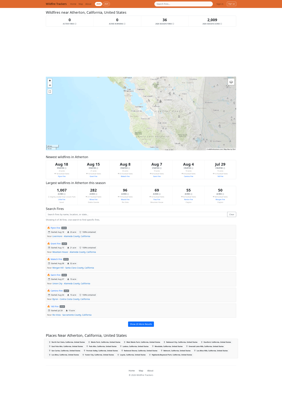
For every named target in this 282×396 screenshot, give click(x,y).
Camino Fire (188, 176)
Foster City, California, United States (99, 355)
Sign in (219, 4)
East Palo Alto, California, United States (67, 346)
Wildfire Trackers (56, 4)
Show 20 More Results (141, 324)
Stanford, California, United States (217, 342)
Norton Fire (188, 199)
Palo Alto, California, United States (102, 346)
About (88, 4)
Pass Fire (156, 199)
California (85, 236)
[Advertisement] (134, 51)
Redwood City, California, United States (181, 342)
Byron (55, 299)
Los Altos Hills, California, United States (212, 350)
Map (81, 4)
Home (73, 4)
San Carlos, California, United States (65, 350)
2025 (106, 4)
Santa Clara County (74, 267)
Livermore (57, 236)
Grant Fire (93, 176)
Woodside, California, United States (168, 346)
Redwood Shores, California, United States (140, 350)
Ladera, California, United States (135, 346)
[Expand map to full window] (49, 91)
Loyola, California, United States (133, 355)
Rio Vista (56, 314)
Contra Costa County (69, 299)
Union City (57, 283)
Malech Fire (125, 176)
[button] (70, 21)
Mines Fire (93, 199)
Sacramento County (71, 314)
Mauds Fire (125, 199)
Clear (231, 214)
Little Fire (61, 199)
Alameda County (72, 236)
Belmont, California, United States (176, 350)
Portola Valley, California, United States (102, 350)
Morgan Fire (220, 199)
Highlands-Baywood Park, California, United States (171, 355)
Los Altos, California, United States (65, 355)
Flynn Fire (62, 176)
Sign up (231, 4)
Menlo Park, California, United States (105, 342)
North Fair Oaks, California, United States (68, 342)
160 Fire (220, 176)
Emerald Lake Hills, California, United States (206, 346)
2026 (98, 4)
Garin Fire (157, 176)
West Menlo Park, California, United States (143, 342)
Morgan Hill (58, 267)
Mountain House (60, 252)
